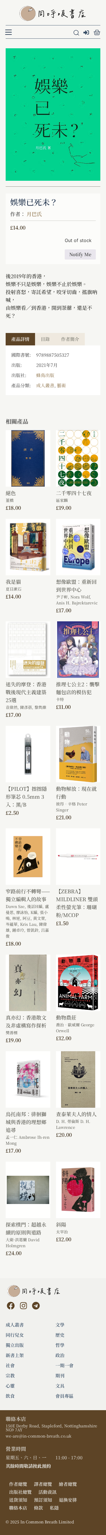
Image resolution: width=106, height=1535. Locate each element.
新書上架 (15, 1355)
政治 (59, 1355)
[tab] (20, 339)
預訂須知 (43, 1500)
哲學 (59, 1345)
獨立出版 (15, 1345)
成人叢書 (45, 385)
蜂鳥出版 (45, 375)
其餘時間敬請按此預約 (28, 1466)
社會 (10, 1365)
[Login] (86, 33)
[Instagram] (23, 1305)
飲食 (10, 1396)
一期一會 (64, 1365)
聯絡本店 (18, 1507)
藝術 (61, 385)
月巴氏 (34, 213)
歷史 (59, 1335)
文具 (59, 1386)
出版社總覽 (20, 1492)
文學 (59, 1325)
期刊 (59, 1376)
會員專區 (64, 1396)
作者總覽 (18, 1484)
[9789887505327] (53, 114)
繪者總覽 (68, 1484)
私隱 (54, 1507)
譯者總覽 (43, 1484)
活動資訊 (47, 1492)
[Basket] (97, 32)
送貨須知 (18, 1500)
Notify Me (80, 254)
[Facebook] (11, 1305)
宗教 (10, 1376)
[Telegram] (36, 1305)
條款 (38, 1507)
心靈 (10, 1386)
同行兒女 (15, 1335)
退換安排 (68, 1500)
